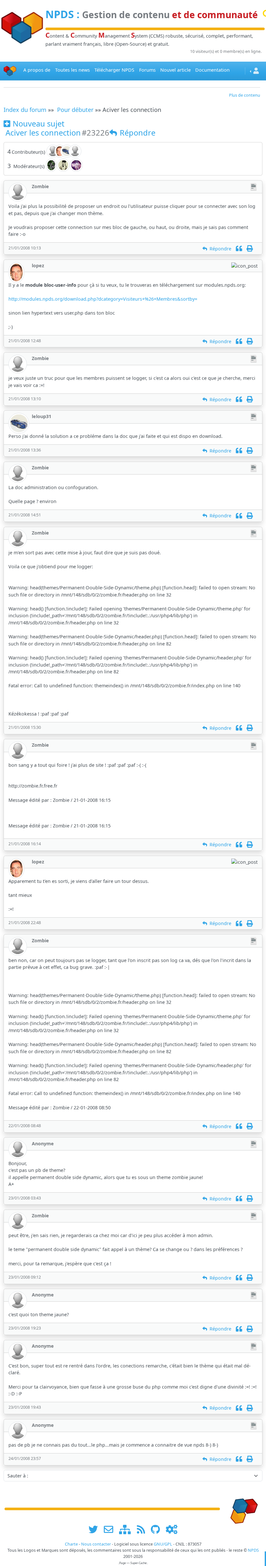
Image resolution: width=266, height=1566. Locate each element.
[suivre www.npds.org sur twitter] (96, 1529)
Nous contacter (96, 1544)
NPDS (59, 14)
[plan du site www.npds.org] (127, 1529)
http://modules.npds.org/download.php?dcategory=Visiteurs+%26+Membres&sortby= (102, 299)
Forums (147, 70)
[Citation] (239, 249)
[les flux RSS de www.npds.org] (143, 1529)
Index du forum (25, 110)
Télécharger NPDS (114, 70)
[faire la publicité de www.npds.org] (111, 1529)
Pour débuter (75, 110)
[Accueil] (10, 71)
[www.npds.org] (242, 1508)
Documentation (212, 70)
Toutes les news (72, 70)
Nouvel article (175, 70)
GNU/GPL (163, 1544)
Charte (71, 1544)
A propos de (36, 70)
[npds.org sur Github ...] (157, 1529)
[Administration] (171, 1529)
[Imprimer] (250, 249)
